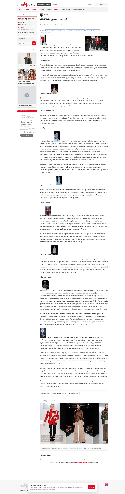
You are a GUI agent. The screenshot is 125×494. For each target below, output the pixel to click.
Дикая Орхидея (28, 131)
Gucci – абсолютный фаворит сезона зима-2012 (26, 82)
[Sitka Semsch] (79, 443)
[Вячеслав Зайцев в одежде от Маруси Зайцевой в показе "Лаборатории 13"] (53, 443)
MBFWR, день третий (48, 401)
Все (20, 9)
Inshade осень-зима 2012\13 (26, 66)
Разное (56, 9)
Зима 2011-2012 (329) (22, 110)
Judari (28, 116)
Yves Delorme (32, 128)
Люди (42, 9)
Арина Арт (24, 115)
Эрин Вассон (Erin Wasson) (25, 114)
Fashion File (34, 127)
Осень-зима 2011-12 (59, 29)
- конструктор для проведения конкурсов (26, 33)
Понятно (91, 487)
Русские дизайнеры (79, 9)
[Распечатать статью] (45, 393)
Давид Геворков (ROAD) (29, 132)
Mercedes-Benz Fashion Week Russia (75, 29)
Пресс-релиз (66, 9)
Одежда (34, 9)
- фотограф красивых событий (26, 19)
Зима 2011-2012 (49, 29)
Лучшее (26, 9)
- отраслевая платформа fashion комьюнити (25, 28)
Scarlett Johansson (25, 126)
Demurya (22, 117)
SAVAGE (25, 127)
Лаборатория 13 (88, 30)
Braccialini (31, 117)
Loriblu (27, 117)
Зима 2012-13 (27, 120)
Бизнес (49, 9)
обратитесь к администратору (92, 448)
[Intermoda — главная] (26, 4)
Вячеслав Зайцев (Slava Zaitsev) (74, 30)
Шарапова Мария (24, 129)
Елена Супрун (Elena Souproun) (57, 30)
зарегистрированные (82, 462)
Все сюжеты (27, 135)
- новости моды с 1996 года (25, 23)
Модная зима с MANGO (25, 105)
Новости (41, 4)
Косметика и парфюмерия (26, 123)
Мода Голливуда (26, 118)
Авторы (47, 4)
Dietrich (46, 14)
